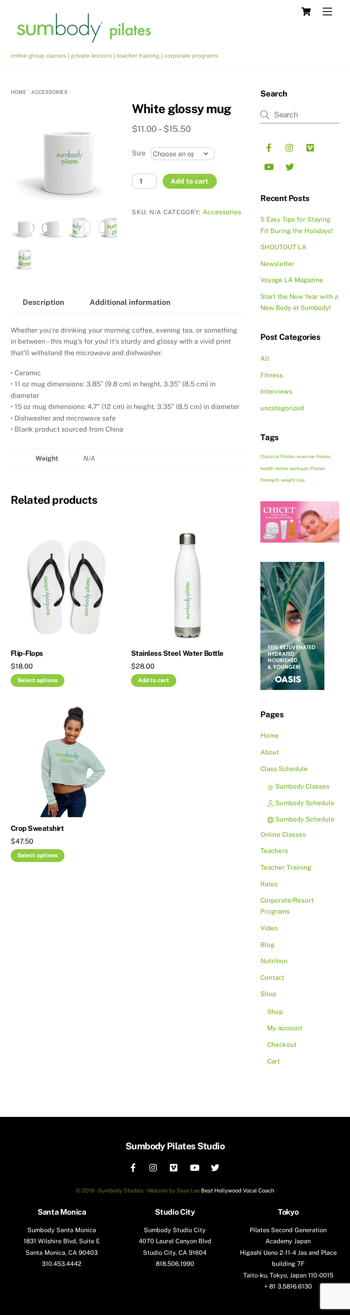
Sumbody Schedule (304, 803)
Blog (267, 944)
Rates (269, 884)
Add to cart (189, 181)
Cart (273, 1061)
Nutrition (274, 960)
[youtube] (268, 165)
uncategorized (282, 408)
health (267, 468)
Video (269, 928)
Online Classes (283, 834)
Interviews (276, 391)
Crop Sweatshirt (37, 828)
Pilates (317, 468)
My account (284, 1028)
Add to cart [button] (153, 680)
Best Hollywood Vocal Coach (237, 1190)
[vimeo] (310, 146)
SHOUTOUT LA (283, 247)
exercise (306, 456)
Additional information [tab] (130, 302)
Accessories (49, 92)
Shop (268, 993)
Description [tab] (43, 302)
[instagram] (289, 146)
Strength (269, 479)
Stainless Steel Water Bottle (177, 653)
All (264, 358)
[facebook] (268, 146)
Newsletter (277, 263)
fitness (323, 456)
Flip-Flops (27, 653)
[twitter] (289, 165)
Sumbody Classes (302, 786)
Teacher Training (285, 867)
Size (139, 153)
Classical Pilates (277, 456)
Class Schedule (284, 768)
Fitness (271, 375)
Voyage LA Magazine (291, 279)
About (269, 752)
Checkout (282, 1044)
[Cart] (306, 11)
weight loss (293, 479)
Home (18, 92)
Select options (38, 680)
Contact (272, 977)
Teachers (274, 850)
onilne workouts (292, 468)
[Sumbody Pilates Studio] (88, 44)
